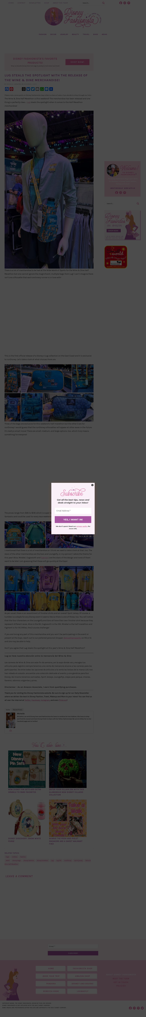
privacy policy (82, 526)
